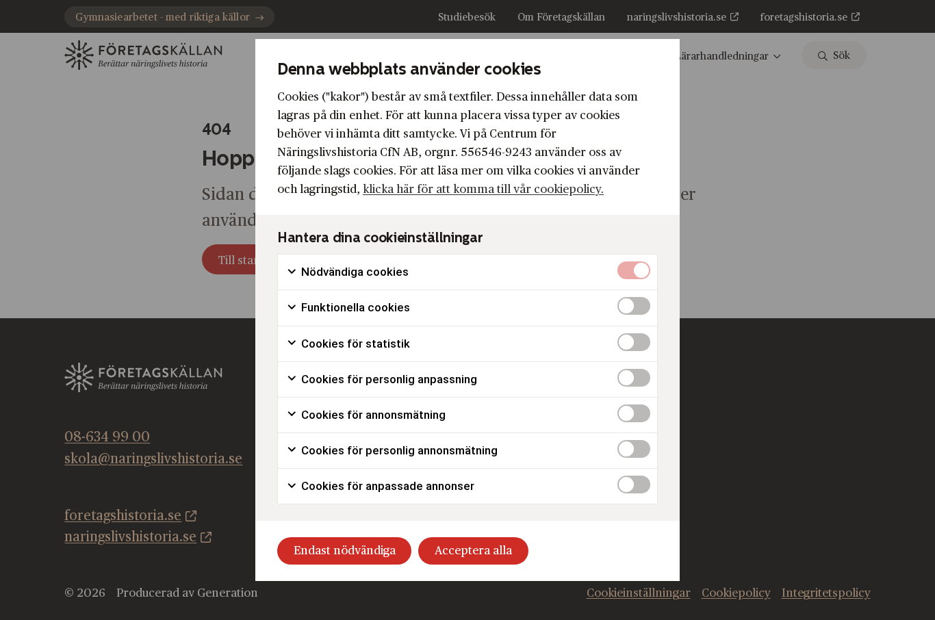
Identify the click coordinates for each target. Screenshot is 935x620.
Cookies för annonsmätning (372, 415)
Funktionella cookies (354, 307)
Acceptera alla (473, 550)
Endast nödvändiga (345, 550)
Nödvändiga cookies (353, 272)
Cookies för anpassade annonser (386, 486)
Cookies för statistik (354, 343)
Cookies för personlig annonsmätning (398, 450)
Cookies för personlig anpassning (387, 379)
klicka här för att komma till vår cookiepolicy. (483, 189)
